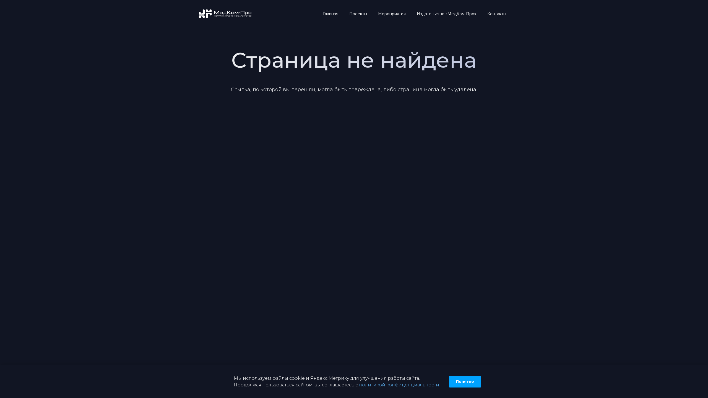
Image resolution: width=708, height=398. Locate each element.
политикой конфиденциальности (399, 384)
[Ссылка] (225, 14)
